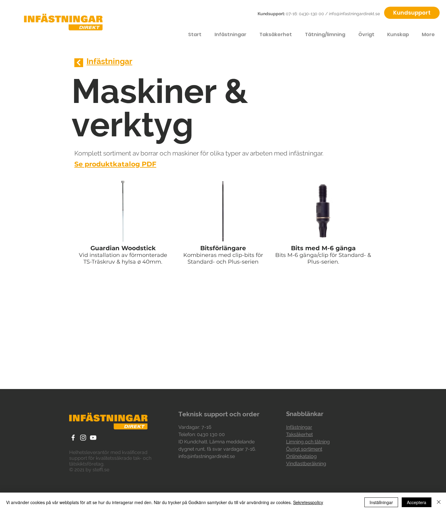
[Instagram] (83, 438)
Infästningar (299, 427)
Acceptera (416, 502)
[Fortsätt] (78, 62)
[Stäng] (438, 502)
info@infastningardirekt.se (354, 13)
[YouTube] (93, 438)
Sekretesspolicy (308, 502)
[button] (122, 223)
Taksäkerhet (299, 434)
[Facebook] (73, 438)
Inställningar (381, 502)
